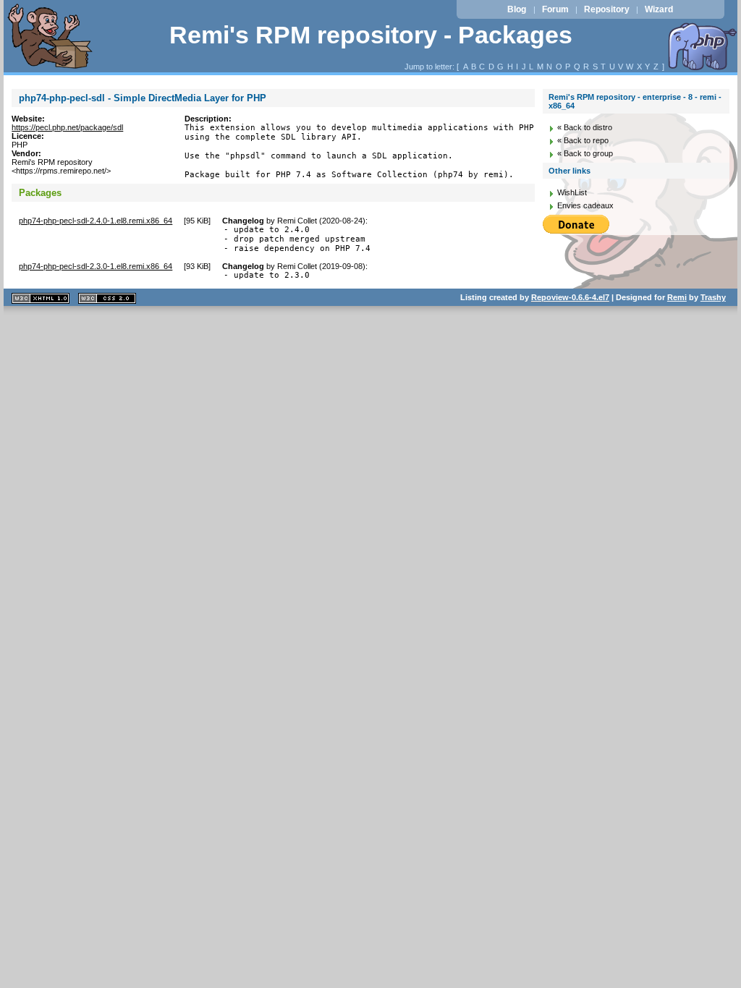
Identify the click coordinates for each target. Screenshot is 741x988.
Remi (677, 297)
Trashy (713, 297)
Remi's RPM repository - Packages (370, 35)
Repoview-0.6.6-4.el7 (570, 297)
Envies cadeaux (585, 205)
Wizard (659, 9)
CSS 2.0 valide (107, 298)
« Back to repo (583, 140)
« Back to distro (584, 127)
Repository (607, 9)
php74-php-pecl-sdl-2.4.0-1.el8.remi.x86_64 (95, 220)
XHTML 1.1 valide (40, 298)
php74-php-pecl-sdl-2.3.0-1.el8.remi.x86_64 (95, 266)
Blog (516, 9)
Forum (555, 9)
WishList (572, 192)
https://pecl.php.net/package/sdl (67, 127)
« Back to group (585, 153)
